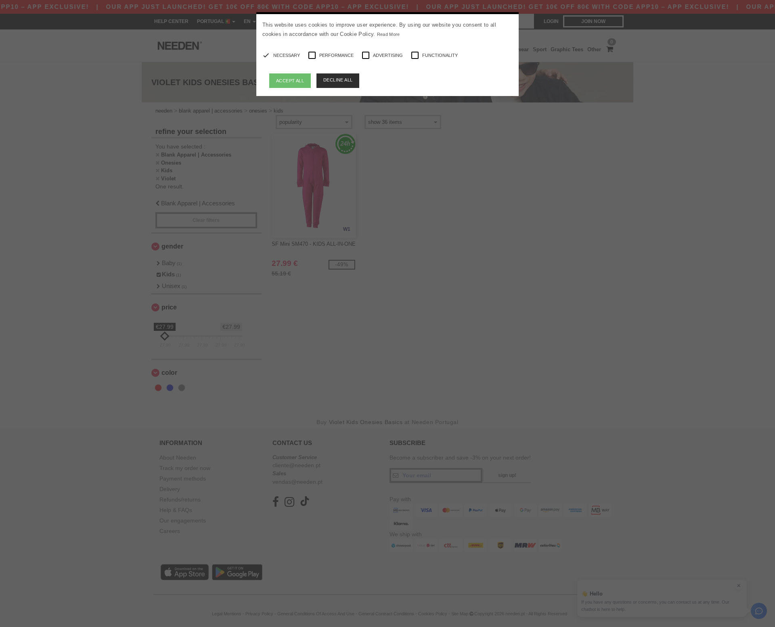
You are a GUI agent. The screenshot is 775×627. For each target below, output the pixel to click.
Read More (388, 34)
